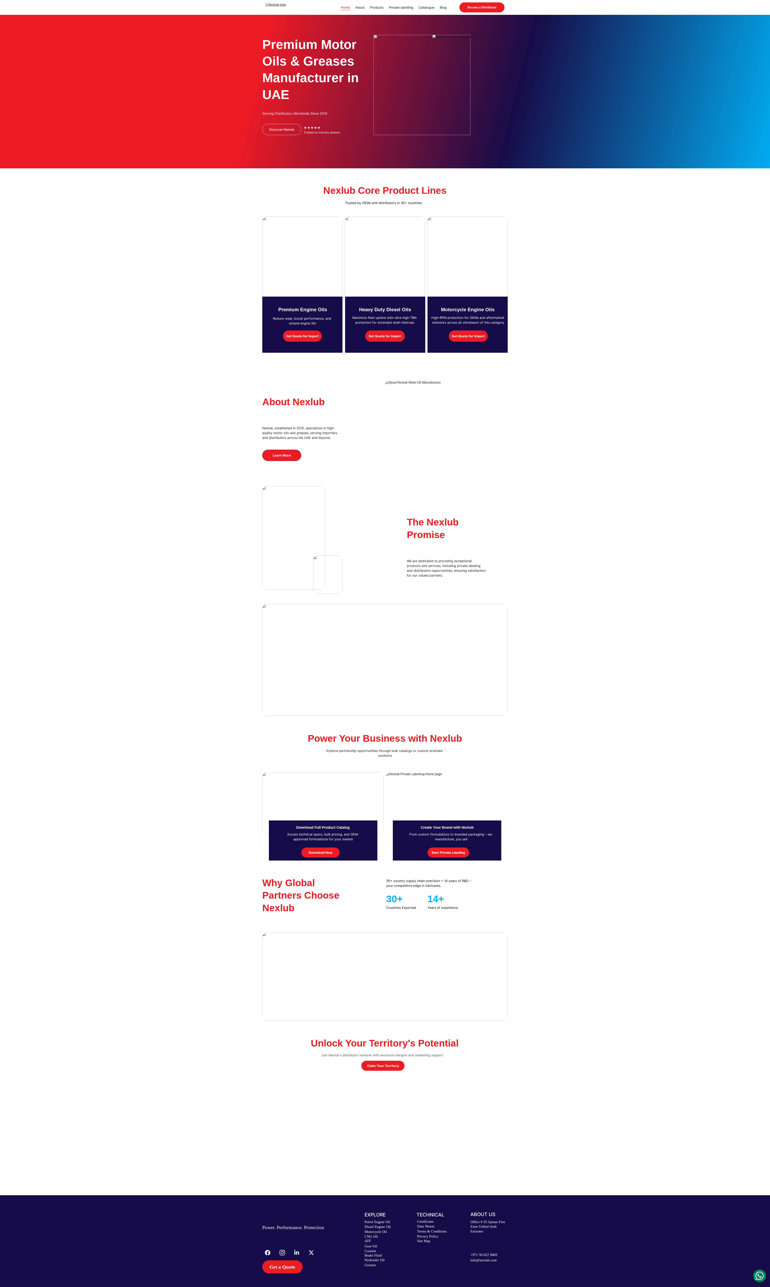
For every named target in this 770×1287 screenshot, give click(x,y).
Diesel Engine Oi (377, 1227)
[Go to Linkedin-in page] (298, 1252)
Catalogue (426, 7)
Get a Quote (282, 1267)
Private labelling (401, 7)
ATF (368, 1241)
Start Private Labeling (448, 853)
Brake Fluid (373, 1255)
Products (377, 7)
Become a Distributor (481, 7)
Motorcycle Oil (376, 1232)
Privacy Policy (427, 1236)
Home (345, 7)
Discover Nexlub (281, 129)
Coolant (370, 1251)
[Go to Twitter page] (311, 1252)
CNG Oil (371, 1236)
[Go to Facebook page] (269, 1252)
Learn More (282, 455)
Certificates (425, 1221)
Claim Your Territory (383, 1066)
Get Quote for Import (302, 336)
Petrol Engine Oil (377, 1222)
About (360, 7)
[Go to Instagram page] (284, 1252)
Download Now (320, 853)
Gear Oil (371, 1246)
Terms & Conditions (432, 1231)
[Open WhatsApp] (759, 1275)
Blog (443, 7)
